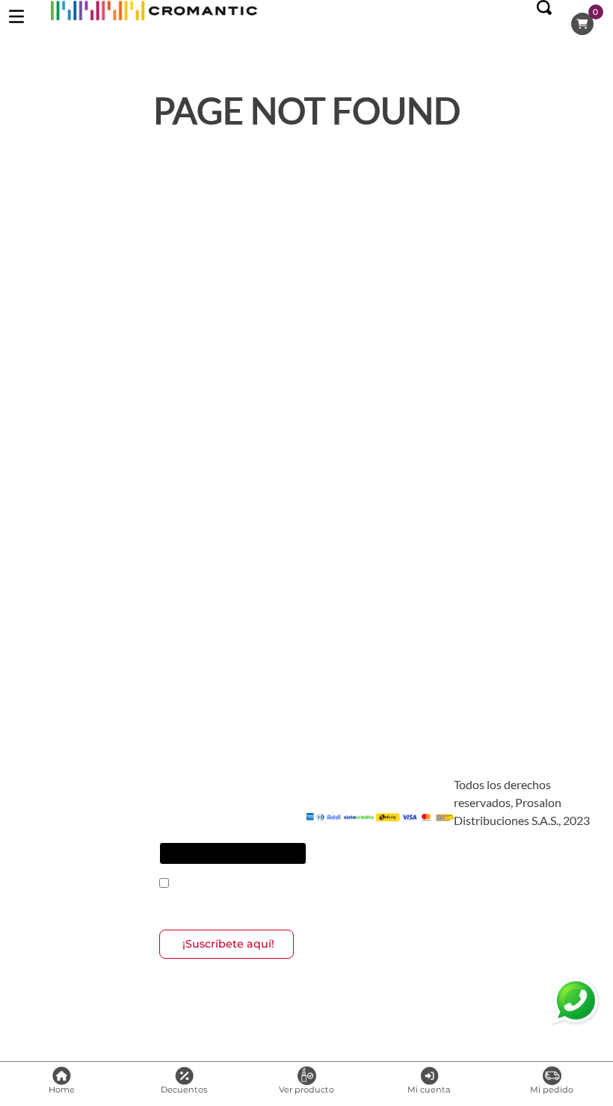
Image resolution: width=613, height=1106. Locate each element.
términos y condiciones (255, 884)
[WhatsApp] (576, 1001)
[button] (544, 24)
